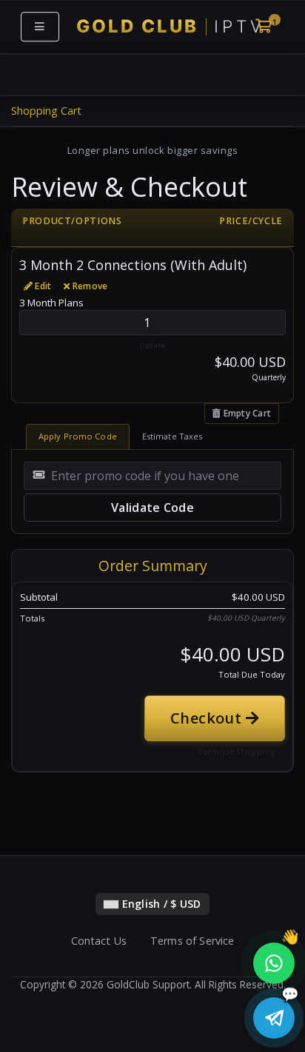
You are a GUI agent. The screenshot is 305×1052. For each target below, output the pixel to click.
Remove (89, 286)
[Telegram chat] (274, 1018)
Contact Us (99, 941)
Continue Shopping (236, 751)
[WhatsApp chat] (272, 963)
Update (152, 345)
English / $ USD (159, 904)
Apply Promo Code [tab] (77, 436)
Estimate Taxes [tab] (172, 436)
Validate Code (152, 507)
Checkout (208, 718)
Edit (42, 286)
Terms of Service (192, 941)
